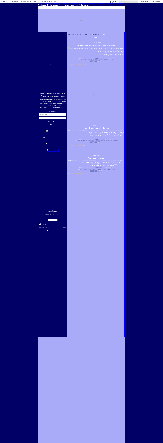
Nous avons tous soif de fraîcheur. (53, 278)
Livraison (52, 268)
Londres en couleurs (52, 282)
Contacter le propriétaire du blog (47, 36)
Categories (96, 34)
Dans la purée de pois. (53, 250)
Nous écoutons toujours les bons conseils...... (53, 233)
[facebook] (110, 2)
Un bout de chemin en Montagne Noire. (52, 244)
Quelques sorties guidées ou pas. (52, 276)
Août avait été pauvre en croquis (52, 270)
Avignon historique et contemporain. (52, 266)
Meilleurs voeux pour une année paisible (53, 254)
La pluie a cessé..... (53, 242)
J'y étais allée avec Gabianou (52, 235)
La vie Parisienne (52, 280)
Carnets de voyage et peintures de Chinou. (80, 34)
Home (40, 7)
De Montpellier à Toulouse (53, 262)
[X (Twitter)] (113, 2)
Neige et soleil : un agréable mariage (52, 252)
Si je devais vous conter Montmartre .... (52, 272)
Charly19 (75, 7)
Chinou (51, 107)
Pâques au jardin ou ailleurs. (52, 239)
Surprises (52, 246)
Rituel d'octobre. (52, 264)
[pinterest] (116, 2)
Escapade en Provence (53, 237)
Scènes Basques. (52, 274)
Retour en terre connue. (52, 248)
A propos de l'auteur (53, 7)
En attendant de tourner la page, (52, 256)
